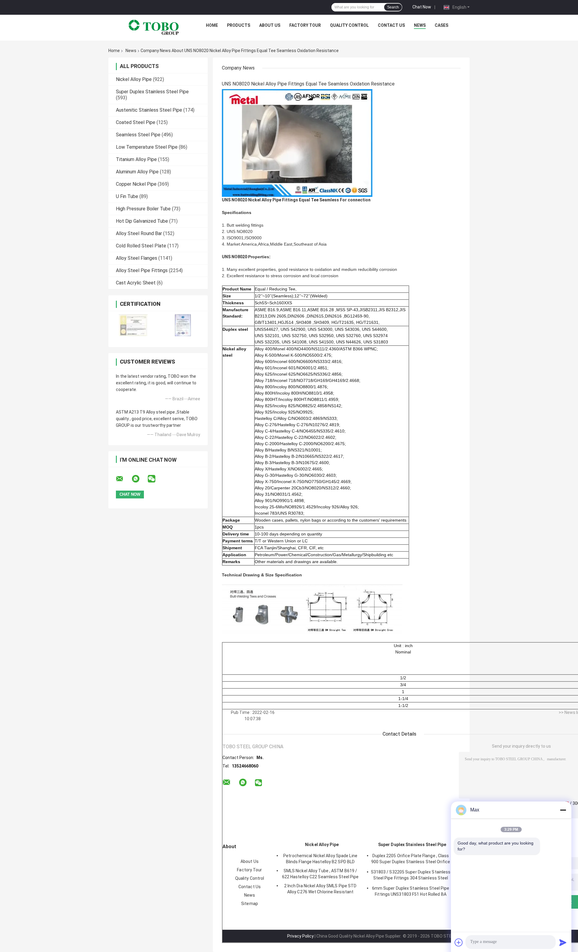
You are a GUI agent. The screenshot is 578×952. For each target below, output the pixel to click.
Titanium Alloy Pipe (136, 159)
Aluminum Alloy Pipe (137, 172)
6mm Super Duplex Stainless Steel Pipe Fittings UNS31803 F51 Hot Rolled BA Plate (410, 892)
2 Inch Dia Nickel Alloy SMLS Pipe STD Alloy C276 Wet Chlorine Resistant (320, 888)
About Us (269, 25)
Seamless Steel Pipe (138, 135)
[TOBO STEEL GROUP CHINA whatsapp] (139, 479)
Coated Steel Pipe (135, 122)
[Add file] (459, 942)
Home (212, 25)
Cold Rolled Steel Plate (141, 246)
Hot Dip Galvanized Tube (142, 221)
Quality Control (349, 25)
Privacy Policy (300, 936)
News (420, 25)
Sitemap (249, 903)
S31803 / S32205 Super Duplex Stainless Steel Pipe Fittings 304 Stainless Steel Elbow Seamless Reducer (411, 876)
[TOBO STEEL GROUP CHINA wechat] (155, 479)
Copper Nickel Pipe (136, 184)
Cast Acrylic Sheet (136, 283)
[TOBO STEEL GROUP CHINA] (154, 27)
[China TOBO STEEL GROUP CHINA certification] (133, 325)
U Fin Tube (127, 196)
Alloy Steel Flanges (136, 258)
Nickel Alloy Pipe (134, 79)
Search (393, 7)
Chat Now (421, 7)
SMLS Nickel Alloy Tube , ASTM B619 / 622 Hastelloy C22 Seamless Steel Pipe (320, 873)
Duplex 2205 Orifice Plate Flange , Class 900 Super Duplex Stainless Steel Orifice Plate (410, 859)
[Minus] (563, 810)
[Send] (563, 942)
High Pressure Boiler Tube (143, 209)
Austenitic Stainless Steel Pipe (149, 110)
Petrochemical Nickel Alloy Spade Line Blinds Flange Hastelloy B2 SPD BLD (320, 858)
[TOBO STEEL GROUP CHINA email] (123, 479)
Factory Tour (305, 25)
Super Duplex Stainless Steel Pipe (152, 92)
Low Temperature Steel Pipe (147, 147)
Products (238, 25)
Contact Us (391, 25)
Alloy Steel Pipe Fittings (142, 270)
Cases (441, 25)
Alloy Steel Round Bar (139, 233)
